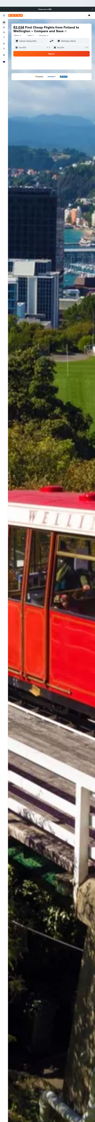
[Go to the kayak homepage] (15, 15)
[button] (92, 9)
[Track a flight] (4, 48)
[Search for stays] (4, 27)
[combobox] (44, 35)
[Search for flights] (4, 22)
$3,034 (18, 27)
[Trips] (4, 55)
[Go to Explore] (4, 43)
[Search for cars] (4, 32)
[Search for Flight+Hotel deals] (4, 37)
